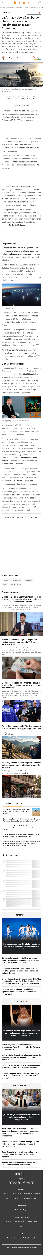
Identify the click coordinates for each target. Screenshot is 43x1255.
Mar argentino (16, 580)
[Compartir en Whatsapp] (9, 98)
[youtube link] (23, 1182)
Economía (5, 13)
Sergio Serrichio (14, 58)
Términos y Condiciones (14, 1238)
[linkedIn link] (32, 1182)
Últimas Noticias (27, 1198)
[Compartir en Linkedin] (23, 98)
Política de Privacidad (29, 1238)
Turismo (20, 7)
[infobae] (21, 3)
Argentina (9, 1221)
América (5, 1193)
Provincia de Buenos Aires (9, 7)
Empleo (25, 1210)
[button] (3, 3)
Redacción (18, 1210)
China (4, 584)
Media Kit (21, 1226)
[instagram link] (19, 1182)
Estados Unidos (29, 1193)
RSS (35, 1198)
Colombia (13, 1193)
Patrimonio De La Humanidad (33, 7)
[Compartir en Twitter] (18, 98)
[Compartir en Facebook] (14, 98)
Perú (7, 1198)
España (20, 1193)
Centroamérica (15, 1198)
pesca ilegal (28, 580)
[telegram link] (28, 1182)
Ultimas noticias (16, 584)
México (37, 1193)
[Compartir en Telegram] (28, 98)
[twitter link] (14, 1182)
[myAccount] (39, 2)
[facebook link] (10, 1182)
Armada (5, 580)
